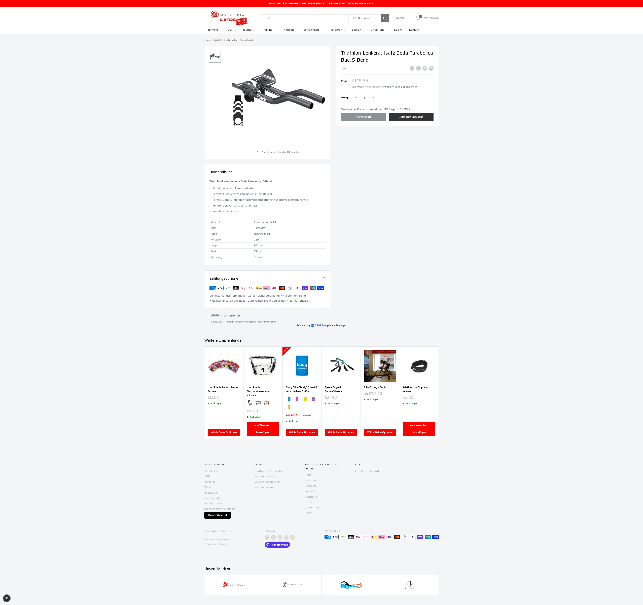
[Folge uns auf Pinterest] (286, 537)
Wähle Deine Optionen (224, 432)
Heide (308, 513)
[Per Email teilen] (431, 68)
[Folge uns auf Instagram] (279, 537)
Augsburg (311, 497)
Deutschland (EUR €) (216, 531)
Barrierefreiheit (214, 503)
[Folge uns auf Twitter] (273, 537)
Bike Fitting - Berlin (375, 387)
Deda (344, 68)
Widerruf (210, 487)
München (311, 480)
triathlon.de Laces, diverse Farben (223, 389)
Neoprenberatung (266, 476)
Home (207, 40)
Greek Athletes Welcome (219, 509)
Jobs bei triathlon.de (367, 471)
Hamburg (310, 486)
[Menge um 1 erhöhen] (373, 97)
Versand (209, 482)
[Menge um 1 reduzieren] (355, 97)
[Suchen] (385, 18)
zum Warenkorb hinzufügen (263, 428)
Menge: (345, 97)
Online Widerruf (217, 515)
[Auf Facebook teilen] (412, 68)
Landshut (311, 491)
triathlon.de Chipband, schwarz (416, 389)
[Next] (439, 393)
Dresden (310, 502)
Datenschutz (212, 498)
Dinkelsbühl (312, 507)
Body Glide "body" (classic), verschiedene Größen (302, 389)
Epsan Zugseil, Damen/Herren (333, 389)
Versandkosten (373, 87)
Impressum (211, 493)
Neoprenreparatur (266, 487)
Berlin (308, 475)
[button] (7, 598)
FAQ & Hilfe (211, 471)
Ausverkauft (363, 117)
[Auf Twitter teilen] (424, 68)
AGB (207, 476)
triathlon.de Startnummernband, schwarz (258, 391)
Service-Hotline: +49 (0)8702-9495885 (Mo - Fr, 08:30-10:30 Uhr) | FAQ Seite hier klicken (321, 4)
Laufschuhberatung (267, 482)
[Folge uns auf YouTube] (292, 537)
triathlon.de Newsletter (269, 471)
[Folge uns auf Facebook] (267, 537)
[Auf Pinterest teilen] (418, 68)
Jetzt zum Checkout (411, 117)
